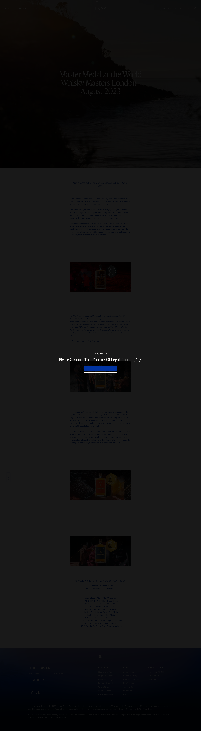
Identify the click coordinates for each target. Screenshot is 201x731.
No (100, 375)
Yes (100, 368)
